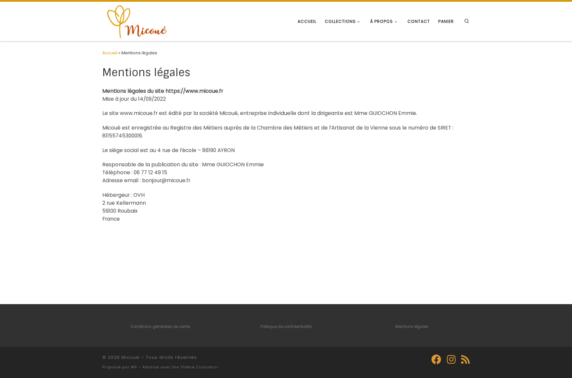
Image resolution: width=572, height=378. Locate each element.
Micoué (130, 357)
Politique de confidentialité (286, 326)
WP (134, 367)
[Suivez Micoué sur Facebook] (436, 359)
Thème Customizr (199, 367)
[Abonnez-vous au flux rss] (465, 359)
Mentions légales (411, 326)
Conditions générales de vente (160, 326)
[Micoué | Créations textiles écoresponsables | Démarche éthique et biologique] (136, 20)
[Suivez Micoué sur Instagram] (451, 359)
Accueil (110, 53)
